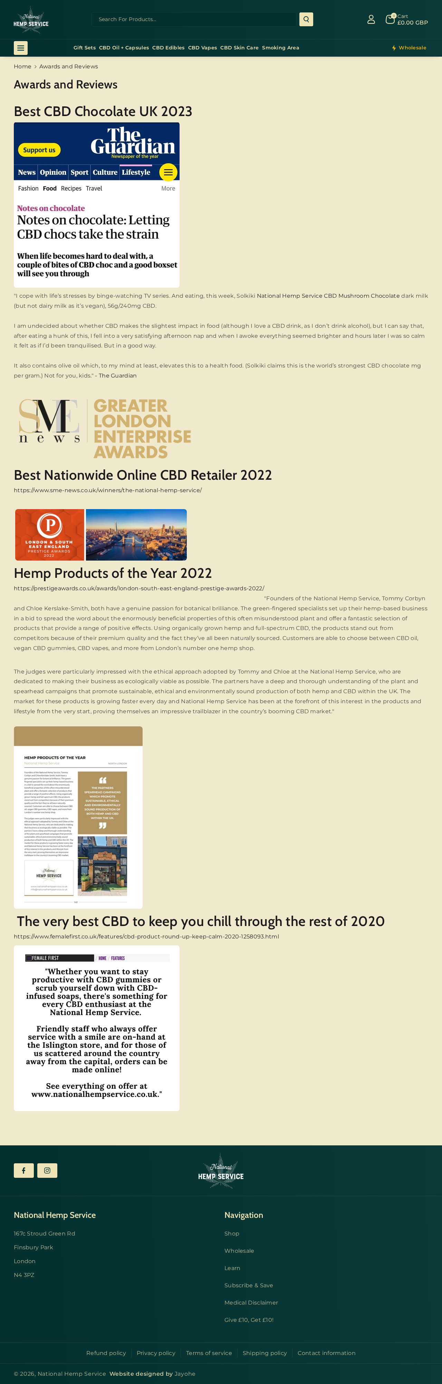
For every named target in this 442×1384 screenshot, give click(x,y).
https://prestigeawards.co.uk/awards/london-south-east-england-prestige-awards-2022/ (139, 588)
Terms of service (209, 1353)
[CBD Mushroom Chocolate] (97, 205)
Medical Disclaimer (251, 1302)
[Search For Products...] (306, 19)
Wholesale (239, 1251)
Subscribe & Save (248, 1285)
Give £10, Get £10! (248, 1320)
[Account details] (371, 19)
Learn (232, 1268)
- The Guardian (116, 375)
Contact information (327, 1353)
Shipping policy (265, 1353)
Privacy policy (156, 1353)
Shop (231, 1233)
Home (22, 66)
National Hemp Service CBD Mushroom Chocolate (328, 296)
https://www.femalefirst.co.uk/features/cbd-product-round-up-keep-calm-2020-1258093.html (146, 936)
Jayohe (185, 1374)
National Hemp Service (72, 1374)
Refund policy (106, 1353)
